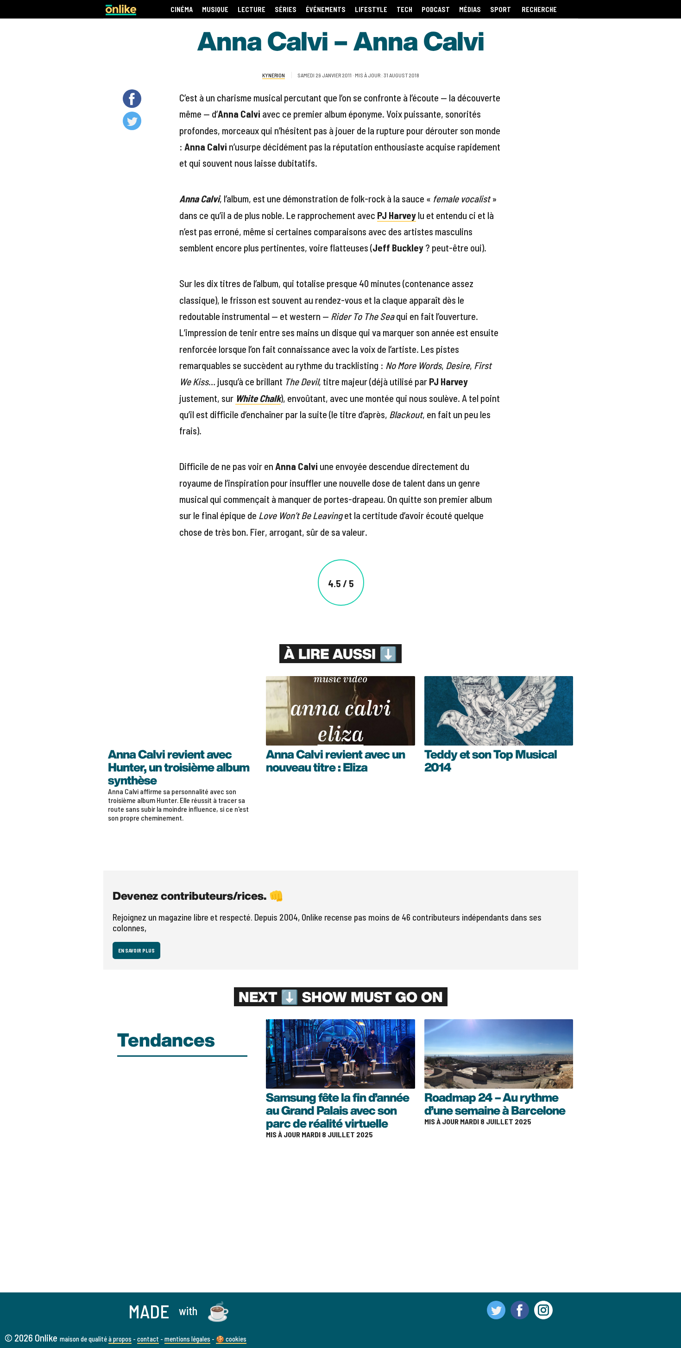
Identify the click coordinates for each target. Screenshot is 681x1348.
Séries (285, 9)
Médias (470, 9)
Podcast (436, 9)
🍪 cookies (231, 1339)
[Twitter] (496, 1315)
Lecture (251, 9)
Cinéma (181, 9)
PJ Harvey (396, 215)
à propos (120, 1339)
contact (148, 1339)
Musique (215, 9)
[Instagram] (543, 1315)
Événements (326, 9)
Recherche (539, 9)
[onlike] (121, 12)
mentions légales (187, 1339)
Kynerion (273, 75)
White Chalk (258, 398)
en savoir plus (136, 950)
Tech (404, 9)
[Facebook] (520, 1315)
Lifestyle (371, 9)
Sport (500, 9)
